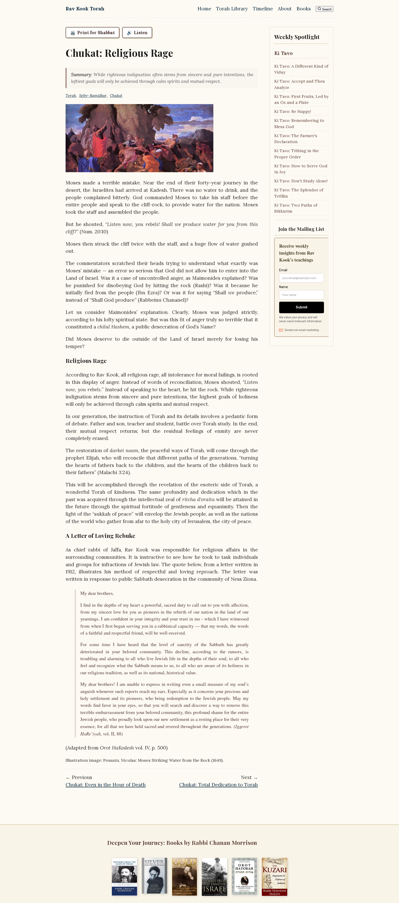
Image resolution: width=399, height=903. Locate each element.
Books (303, 9)
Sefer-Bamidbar (93, 95)
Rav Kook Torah (85, 9)
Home (204, 9)
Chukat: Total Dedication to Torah (218, 785)
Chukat (116, 95)
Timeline (263, 9)
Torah (71, 95)
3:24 (123, 472)
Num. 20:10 (93, 232)
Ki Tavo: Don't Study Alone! (301, 181)
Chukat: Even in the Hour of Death (106, 785)
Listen (137, 32)
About (285, 9)
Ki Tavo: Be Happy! (292, 111)
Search (326, 9)
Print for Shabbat (92, 32)
